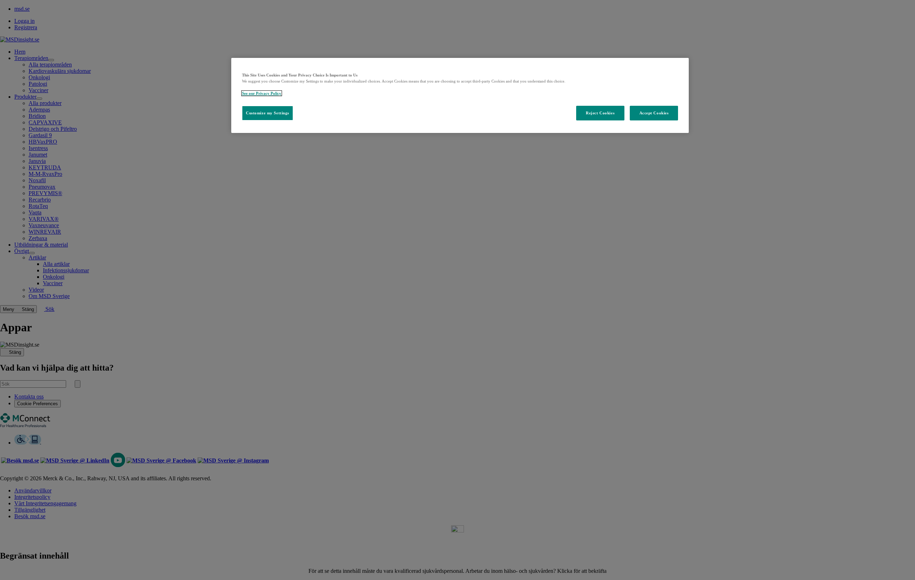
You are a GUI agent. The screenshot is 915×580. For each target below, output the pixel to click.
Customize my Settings (267, 113)
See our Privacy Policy (261, 93)
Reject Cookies (600, 113)
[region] (460, 95)
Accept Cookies (654, 113)
